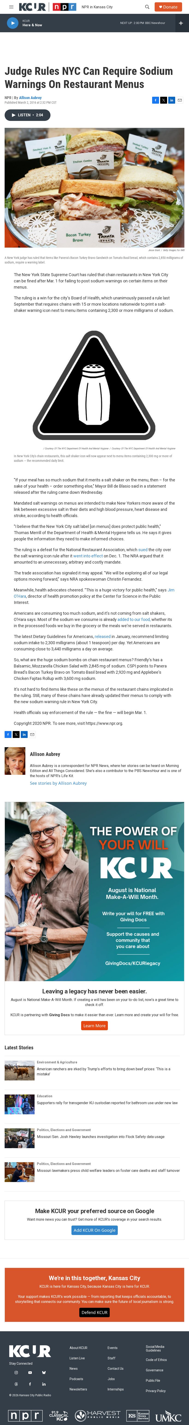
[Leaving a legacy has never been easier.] (94, 891)
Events (113, 1348)
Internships (116, 1389)
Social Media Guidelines (155, 1348)
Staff (111, 1358)
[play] (12, 23)
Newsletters (78, 1389)
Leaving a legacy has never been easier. (94, 991)
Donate (170, 7)
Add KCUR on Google (94, 1230)
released (103, 636)
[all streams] (182, 23)
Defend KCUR (94, 1312)
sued (143, 549)
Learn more (94, 1025)
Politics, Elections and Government (64, 1130)
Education (44, 1096)
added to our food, (134, 619)
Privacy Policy (156, 1391)
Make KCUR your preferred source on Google (94, 1211)
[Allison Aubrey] (15, 761)
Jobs (111, 1379)
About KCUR (78, 1348)
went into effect (88, 555)
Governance (154, 1370)
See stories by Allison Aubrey (58, 783)
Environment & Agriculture (57, 1062)
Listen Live (77, 1358)
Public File (153, 1380)
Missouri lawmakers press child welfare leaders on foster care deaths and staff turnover (108, 1170)
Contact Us (116, 1368)
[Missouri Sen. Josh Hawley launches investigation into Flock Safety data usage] (20, 1138)
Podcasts (76, 1379)
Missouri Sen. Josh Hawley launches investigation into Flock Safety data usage (101, 1137)
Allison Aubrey (30, 97)
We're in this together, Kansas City (94, 1278)
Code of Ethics (156, 1360)
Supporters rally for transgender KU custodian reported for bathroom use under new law (107, 1103)
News (74, 1368)
